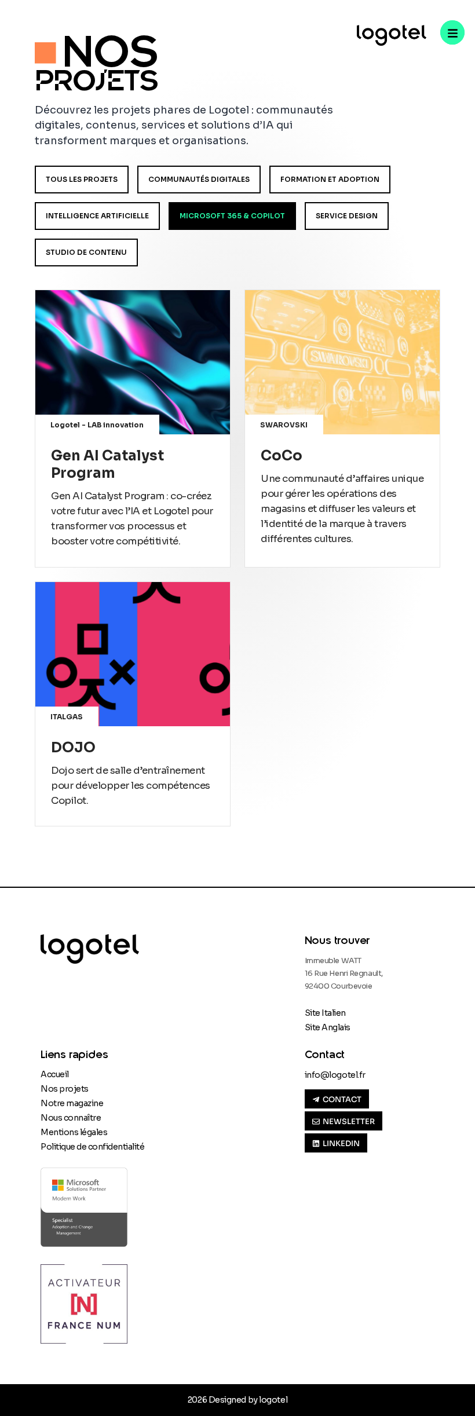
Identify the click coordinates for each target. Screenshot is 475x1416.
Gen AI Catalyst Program (107, 464)
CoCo (281, 455)
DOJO (73, 747)
